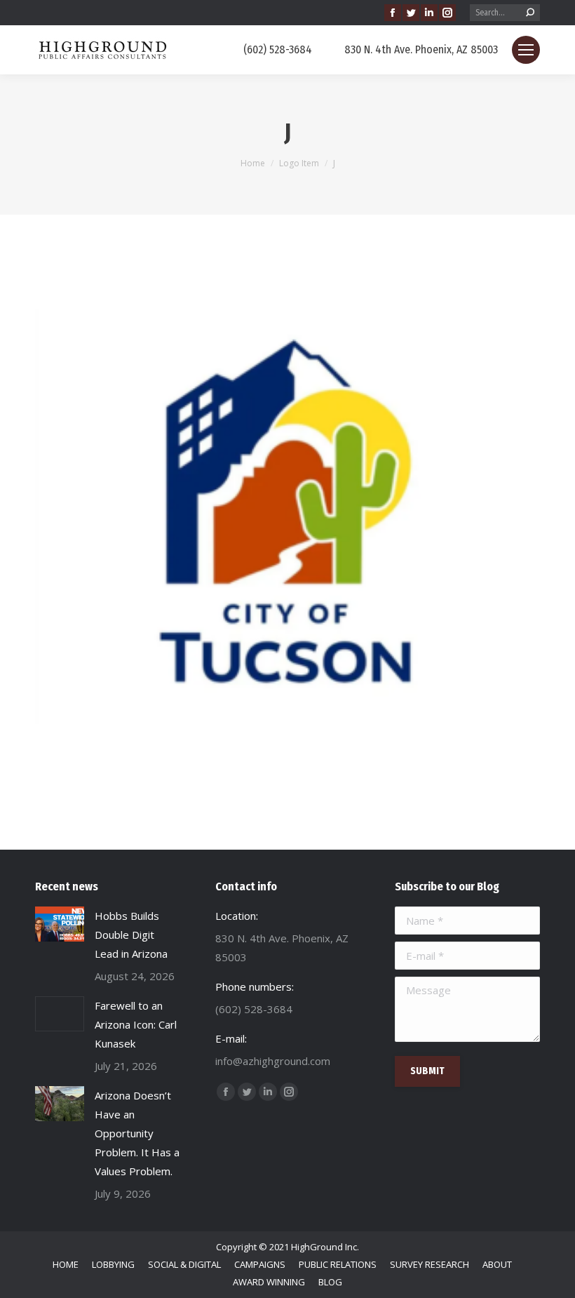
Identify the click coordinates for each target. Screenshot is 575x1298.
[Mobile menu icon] (526, 50)
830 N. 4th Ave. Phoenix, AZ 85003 (421, 49)
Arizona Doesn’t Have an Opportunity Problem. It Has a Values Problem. (137, 1133)
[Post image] (59, 924)
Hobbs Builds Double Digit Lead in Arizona (131, 935)
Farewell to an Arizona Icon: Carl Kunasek (136, 1024)
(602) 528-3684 (277, 49)
